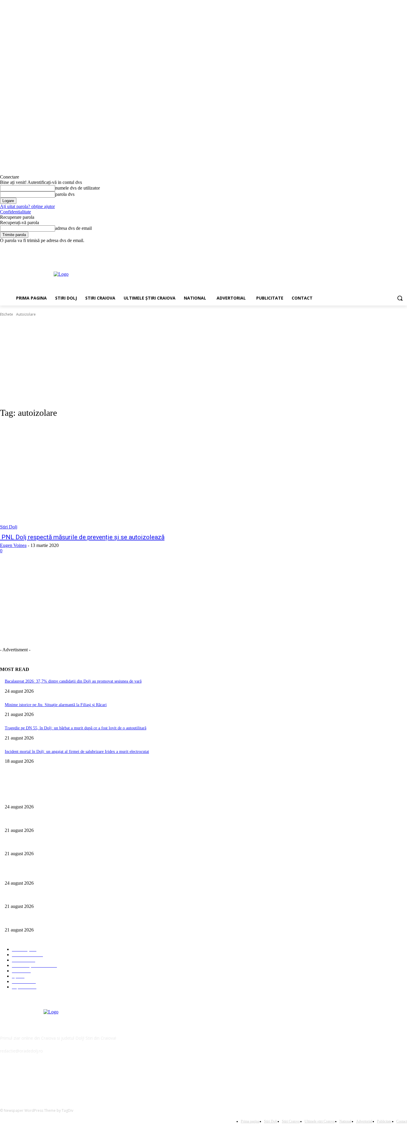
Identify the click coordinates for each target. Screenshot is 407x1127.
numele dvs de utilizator (77, 187)
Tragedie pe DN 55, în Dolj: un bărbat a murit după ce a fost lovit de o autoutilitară (75, 728)
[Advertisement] (230, 273)
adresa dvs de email (73, 228)
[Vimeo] (395, 247)
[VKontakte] (67, 1078)
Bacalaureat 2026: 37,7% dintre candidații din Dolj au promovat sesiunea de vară (73, 681)
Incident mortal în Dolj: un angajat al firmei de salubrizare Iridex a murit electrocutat (77, 751)
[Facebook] (370, 247)
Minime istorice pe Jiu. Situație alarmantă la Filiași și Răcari (56, 705)
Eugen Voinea (13, 545)
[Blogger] (6, 1078)
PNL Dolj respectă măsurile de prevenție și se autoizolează (82, 537)
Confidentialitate (15, 211)
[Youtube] (403, 247)
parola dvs (64, 194)
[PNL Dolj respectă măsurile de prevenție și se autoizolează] (105, 477)
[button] (400, 298)
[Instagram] (378, 247)
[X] (387, 247)
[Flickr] (36, 1078)
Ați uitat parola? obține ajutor (27, 206)
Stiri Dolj (8, 526)
